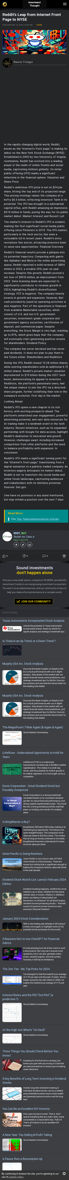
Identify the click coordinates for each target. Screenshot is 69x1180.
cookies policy (15, 1176)
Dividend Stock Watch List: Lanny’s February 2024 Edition (34, 881)
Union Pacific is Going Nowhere (22, 853)
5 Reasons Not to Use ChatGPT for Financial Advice (30, 941)
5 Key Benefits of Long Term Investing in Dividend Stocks (34, 1081)
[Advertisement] (34, 103)
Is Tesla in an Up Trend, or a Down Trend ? (29, 641)
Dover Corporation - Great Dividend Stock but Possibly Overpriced (31, 788)
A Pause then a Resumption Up (22, 1159)
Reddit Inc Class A (24, 536)
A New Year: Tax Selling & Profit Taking (27, 1135)
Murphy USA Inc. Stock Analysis (22, 663)
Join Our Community (35, 601)
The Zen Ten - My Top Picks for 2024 (26, 969)
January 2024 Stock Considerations (25, 918)
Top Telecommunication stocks (38, 519)
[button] (64, 1173)
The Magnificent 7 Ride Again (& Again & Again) (32, 727)
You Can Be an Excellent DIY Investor (26, 1108)
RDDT (17, 533)
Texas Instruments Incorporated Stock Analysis (33, 620)
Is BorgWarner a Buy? (16, 821)
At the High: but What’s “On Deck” (23, 1030)
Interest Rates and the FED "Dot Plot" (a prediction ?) (27, 997)
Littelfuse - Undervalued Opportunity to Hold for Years (32, 755)
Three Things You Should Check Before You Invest (30, 1053)
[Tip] (65, 556)
